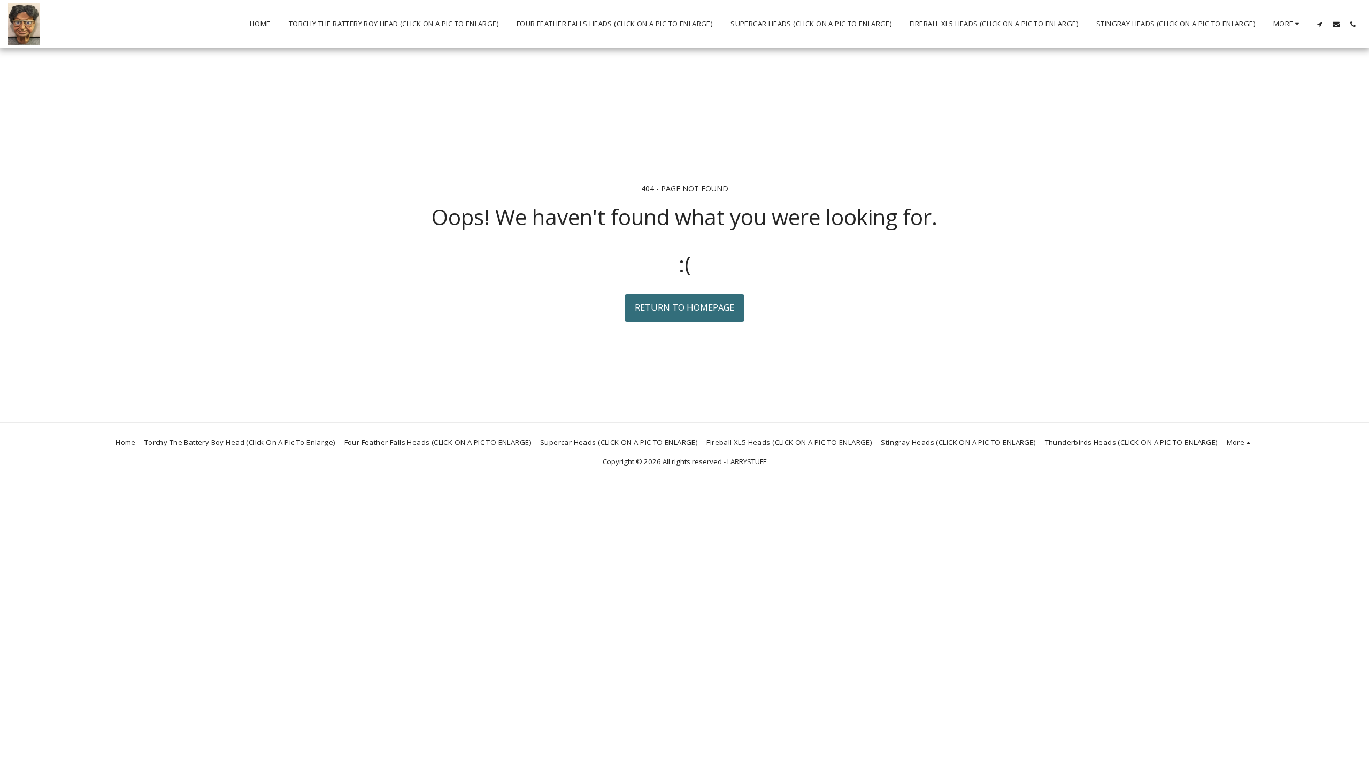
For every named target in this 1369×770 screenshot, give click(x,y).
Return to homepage (684, 307)
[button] (1319, 24)
